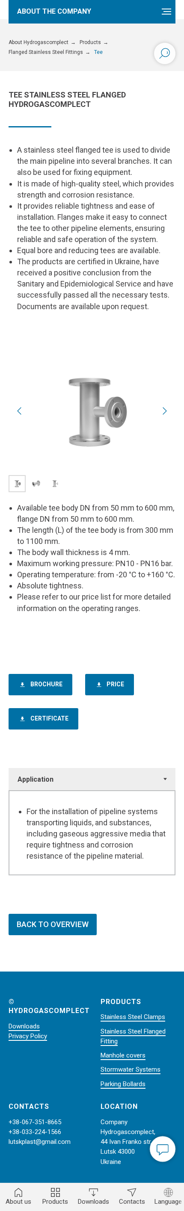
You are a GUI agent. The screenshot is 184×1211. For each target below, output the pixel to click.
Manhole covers (123, 1055)
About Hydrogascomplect (38, 42)
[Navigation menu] (166, 12)
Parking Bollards (123, 1084)
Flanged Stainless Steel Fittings (46, 52)
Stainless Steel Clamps (133, 1017)
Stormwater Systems (130, 1069)
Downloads (24, 1026)
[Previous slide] (19, 411)
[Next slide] (165, 411)
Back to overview (53, 924)
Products (90, 42)
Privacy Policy (28, 1036)
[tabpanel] (92, 832)
